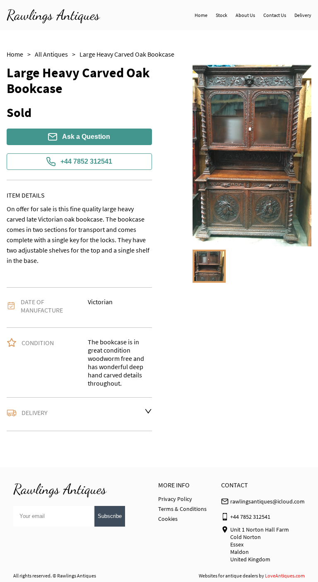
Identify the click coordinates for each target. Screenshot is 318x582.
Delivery (302, 15)
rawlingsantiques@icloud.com (267, 501)
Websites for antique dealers (228, 575)
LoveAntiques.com (285, 575)
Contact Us (274, 15)
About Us (245, 15)
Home (201, 15)
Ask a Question (86, 136)
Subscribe (110, 516)
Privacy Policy (175, 499)
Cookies (168, 518)
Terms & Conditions (182, 509)
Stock (221, 15)
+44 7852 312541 (86, 161)
